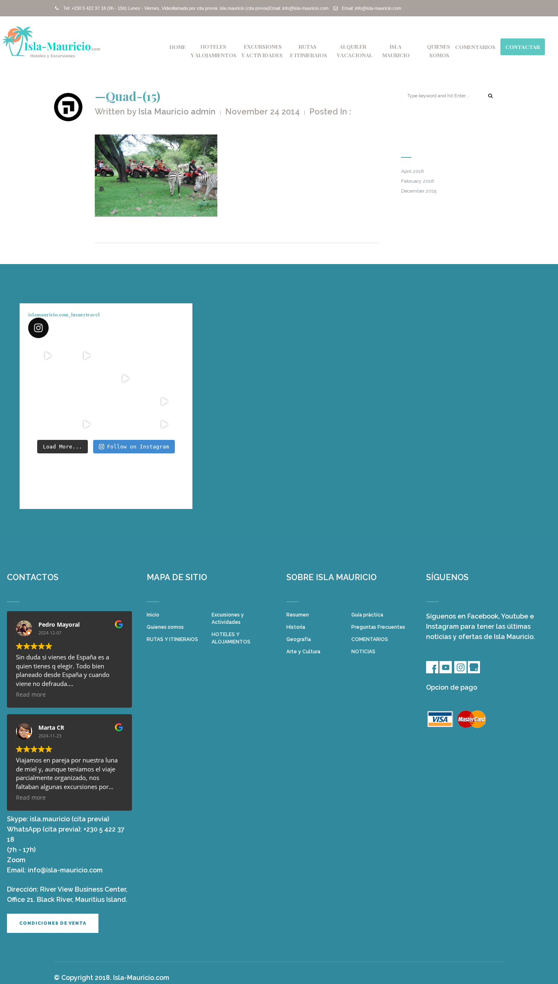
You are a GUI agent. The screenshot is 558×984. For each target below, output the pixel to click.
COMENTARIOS (475, 46)
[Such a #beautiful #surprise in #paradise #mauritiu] (86, 355)
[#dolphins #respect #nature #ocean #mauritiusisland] (47, 355)
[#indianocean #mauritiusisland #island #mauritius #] (164, 378)
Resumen (297, 615)
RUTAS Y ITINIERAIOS (172, 639)
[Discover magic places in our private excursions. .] (164, 355)
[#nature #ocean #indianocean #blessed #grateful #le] (86, 424)
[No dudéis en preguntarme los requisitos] (125, 378)
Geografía (298, 639)
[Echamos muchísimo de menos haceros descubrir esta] (86, 401)
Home (178, 46)
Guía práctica (367, 615)
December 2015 (418, 191)
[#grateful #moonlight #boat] (164, 401)
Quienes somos (165, 627)
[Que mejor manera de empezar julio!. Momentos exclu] (86, 378)
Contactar (522, 46)
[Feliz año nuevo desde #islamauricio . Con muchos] (164, 424)
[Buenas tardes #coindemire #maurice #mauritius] (47, 424)
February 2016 (417, 181)
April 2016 (412, 171)
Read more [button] (31, 694)
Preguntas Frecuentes (378, 627)
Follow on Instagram (138, 447)
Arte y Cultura (303, 652)
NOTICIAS (363, 652)
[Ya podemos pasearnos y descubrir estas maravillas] (47, 401)
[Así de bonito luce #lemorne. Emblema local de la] (125, 424)
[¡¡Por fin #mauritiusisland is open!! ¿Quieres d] (47, 378)
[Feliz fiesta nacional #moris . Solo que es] (125, 401)
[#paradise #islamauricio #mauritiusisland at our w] (125, 355)
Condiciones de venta (52, 923)
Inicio (153, 615)
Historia (295, 627)
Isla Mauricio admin (177, 112)
